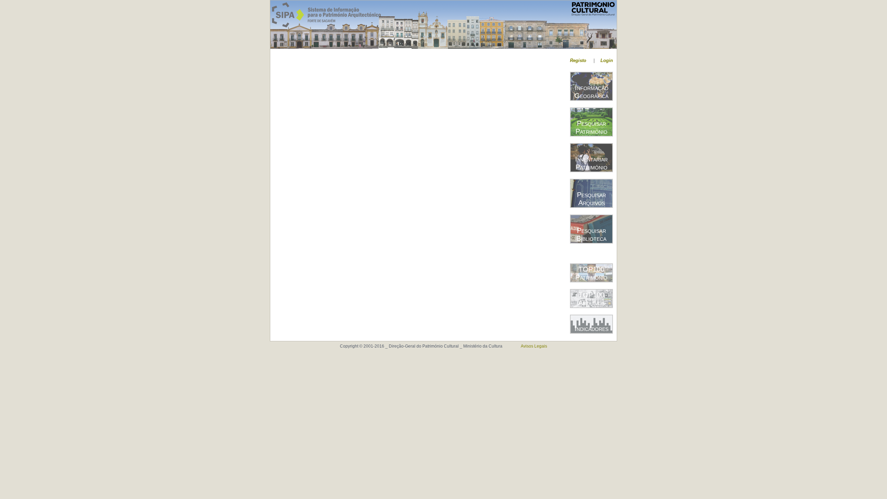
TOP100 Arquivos (591, 299)
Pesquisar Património (591, 127)
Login (606, 60)
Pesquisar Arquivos (591, 199)
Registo (578, 60)
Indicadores (591, 328)
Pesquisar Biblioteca (591, 234)
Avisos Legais (534, 346)
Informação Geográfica (591, 91)
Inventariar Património (591, 163)
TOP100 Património (591, 273)
